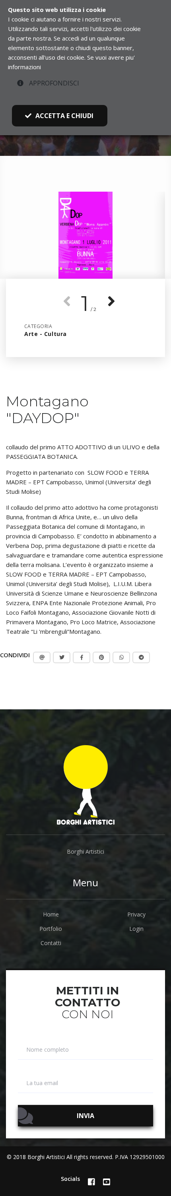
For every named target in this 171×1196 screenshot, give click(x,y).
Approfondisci (53, 83)
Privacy (136, 914)
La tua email (42, 1083)
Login (136, 928)
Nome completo (47, 1049)
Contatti (51, 943)
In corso (38, 151)
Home (51, 914)
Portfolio (50, 928)
